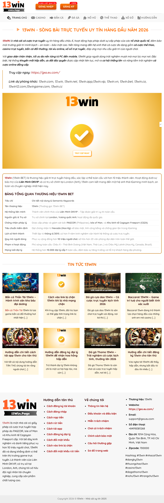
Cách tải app (54, 428)
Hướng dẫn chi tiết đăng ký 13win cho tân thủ (143, 353)
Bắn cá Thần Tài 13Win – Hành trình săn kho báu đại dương (20, 300)
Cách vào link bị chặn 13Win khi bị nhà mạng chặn (61, 300)
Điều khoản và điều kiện (102, 413)
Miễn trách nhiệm (98, 421)
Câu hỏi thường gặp (100, 443)
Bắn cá (58, 17)
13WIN (6, 422)
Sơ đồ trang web (98, 450)
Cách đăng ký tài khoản (61, 406)
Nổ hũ (92, 17)
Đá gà (75, 17)
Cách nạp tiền (55, 417)
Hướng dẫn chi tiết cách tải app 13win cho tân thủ (20, 353)
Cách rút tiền (54, 423)
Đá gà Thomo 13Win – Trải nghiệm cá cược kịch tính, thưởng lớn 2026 (103, 355)
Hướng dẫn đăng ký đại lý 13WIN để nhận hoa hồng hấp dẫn (61, 355)
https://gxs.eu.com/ (45, 72)
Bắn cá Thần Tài (13, 310)
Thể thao (110, 17)
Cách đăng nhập (57, 411)
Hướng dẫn (149, 17)
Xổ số (129, 17)
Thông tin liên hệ (98, 406)
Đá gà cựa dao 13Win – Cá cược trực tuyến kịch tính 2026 (102, 300)
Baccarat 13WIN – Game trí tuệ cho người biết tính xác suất (143, 300)
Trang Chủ (19, 17)
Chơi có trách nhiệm (100, 428)
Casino (40, 17)
